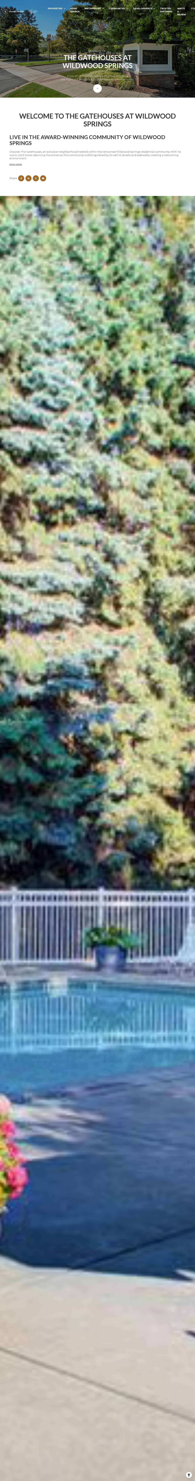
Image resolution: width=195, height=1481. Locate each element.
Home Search (75, 10)
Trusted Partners (166, 10)
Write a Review (181, 11)
